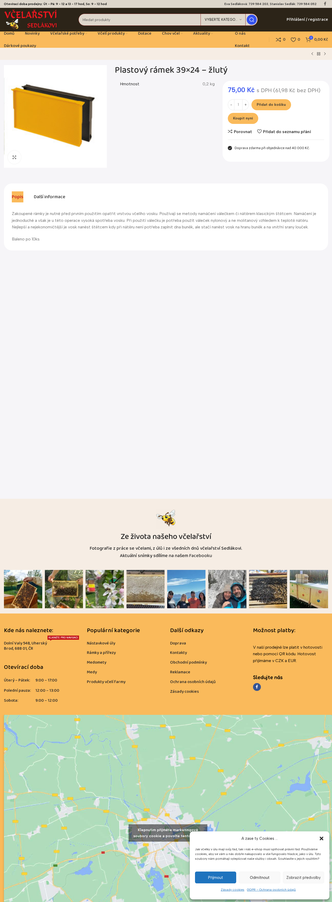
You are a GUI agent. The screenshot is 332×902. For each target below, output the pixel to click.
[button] (321, 838)
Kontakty (178, 652)
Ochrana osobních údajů (193, 682)
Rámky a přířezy (101, 652)
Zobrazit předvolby (303, 877)
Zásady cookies (232, 889)
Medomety (96, 662)
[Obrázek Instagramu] (23, 589)
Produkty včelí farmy (106, 682)
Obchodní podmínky (188, 662)
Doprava (178, 643)
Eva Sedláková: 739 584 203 (246, 4)
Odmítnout (260, 877)
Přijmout (215, 877)
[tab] (17, 196)
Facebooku (200, 555)
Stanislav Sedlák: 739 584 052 (293, 4)
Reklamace (180, 672)
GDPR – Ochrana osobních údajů (271, 889)
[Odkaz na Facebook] (325, 4)
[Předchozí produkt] (312, 54)
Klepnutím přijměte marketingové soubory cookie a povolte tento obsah (168, 833)
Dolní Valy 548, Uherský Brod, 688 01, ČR (41, 645)
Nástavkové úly (101, 643)
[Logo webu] (30, 19)
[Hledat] (252, 20)
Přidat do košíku (271, 104)
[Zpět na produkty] (318, 54)
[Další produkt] (325, 54)
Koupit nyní (243, 118)
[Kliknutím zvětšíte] (14, 157)
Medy (92, 672)
